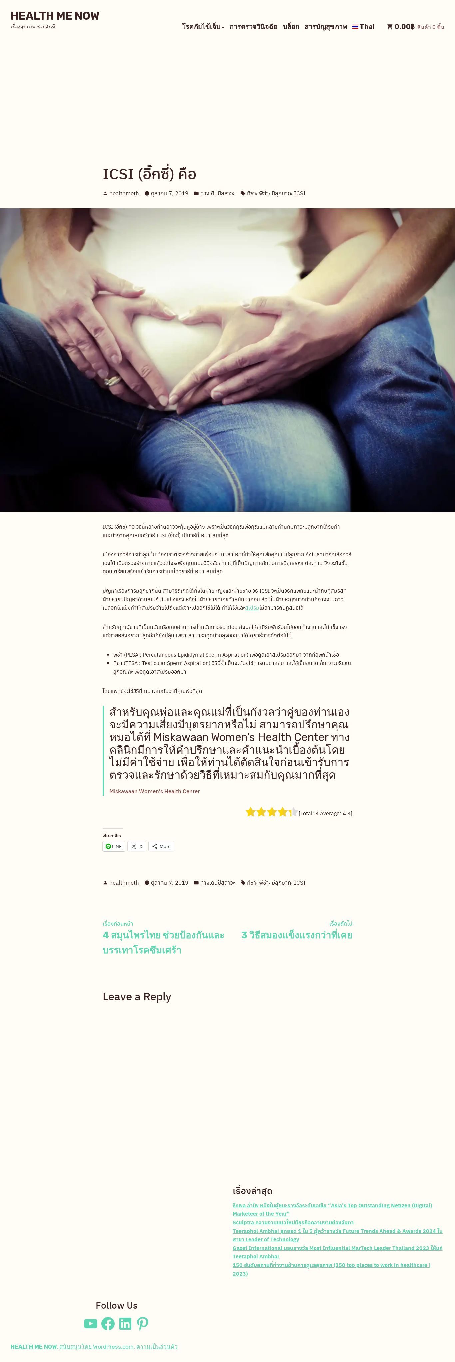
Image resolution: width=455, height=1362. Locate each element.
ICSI (300, 193)
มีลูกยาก (281, 193)
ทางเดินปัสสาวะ (217, 193)
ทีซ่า (251, 193)
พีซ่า (264, 193)
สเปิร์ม (252, 607)
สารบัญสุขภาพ (326, 27)
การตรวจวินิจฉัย (254, 27)
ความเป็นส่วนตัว (157, 1346)
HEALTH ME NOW (55, 15)
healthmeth (124, 193)
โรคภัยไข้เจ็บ (201, 27)
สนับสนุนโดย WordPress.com (96, 1346)
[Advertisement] (227, 93)
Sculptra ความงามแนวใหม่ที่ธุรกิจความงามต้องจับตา (293, 1222)
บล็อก (291, 27)
